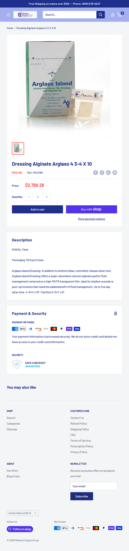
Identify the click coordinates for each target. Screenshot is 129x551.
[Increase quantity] (46, 196)
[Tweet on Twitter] (108, 172)
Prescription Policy (81, 446)
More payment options (91, 218)
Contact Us (77, 417)
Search (11, 417)
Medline (17, 172)
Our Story (12, 470)
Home (10, 27)
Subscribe (81, 496)
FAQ (72, 434)
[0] (119, 15)
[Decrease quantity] (28, 196)
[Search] (100, 14)
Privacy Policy (78, 452)
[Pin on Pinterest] (102, 172)
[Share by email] (114, 172)
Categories (13, 423)
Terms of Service (80, 440)
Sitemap (12, 429)
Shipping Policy (79, 429)
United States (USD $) (20, 513)
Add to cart (37, 209)
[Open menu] (8, 14)
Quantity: (17, 196)
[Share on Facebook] (95, 172)
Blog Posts (13, 476)
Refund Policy (78, 423)
